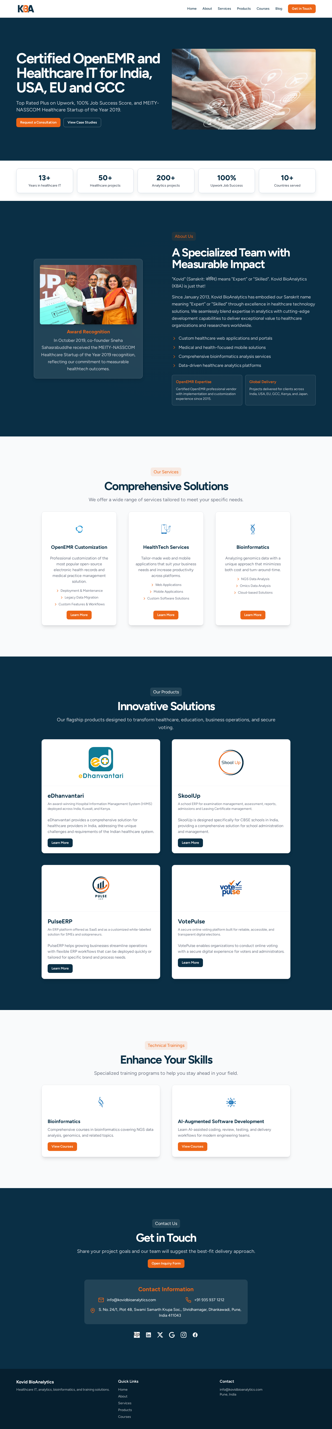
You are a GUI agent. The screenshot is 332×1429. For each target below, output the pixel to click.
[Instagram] (183, 1335)
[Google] (172, 1335)
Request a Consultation (38, 122)
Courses (263, 9)
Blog (278, 9)
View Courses (62, 1146)
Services (224, 9)
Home (192, 9)
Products (244, 9)
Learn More (79, 615)
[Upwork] (137, 1335)
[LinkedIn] (148, 1335)
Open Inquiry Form (166, 1263)
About (207, 9)
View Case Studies (82, 122)
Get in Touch (302, 9)
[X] (160, 1335)
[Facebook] (195, 1335)
